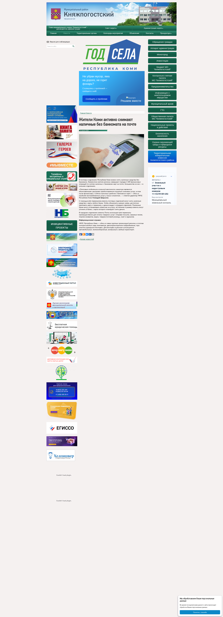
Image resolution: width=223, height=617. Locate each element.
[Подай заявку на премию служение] (61, 114)
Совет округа (110, 28)
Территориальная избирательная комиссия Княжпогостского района (162, 156)
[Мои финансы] (61, 338)
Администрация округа (153, 28)
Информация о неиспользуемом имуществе (162, 95)
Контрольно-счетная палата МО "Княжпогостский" (162, 78)
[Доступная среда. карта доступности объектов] (61, 274)
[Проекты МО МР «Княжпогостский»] (61, 262)
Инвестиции (162, 60)
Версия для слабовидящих (60, 42)
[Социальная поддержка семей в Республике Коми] (61, 411)
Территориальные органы (87, 33)
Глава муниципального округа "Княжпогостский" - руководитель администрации (68, 28)
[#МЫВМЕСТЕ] (61, 165)
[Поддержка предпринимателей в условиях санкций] (61, 391)
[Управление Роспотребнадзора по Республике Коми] (61, 294)
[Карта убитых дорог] (61, 360)
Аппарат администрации (162, 48)
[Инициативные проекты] (61, 225)
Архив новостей (87, 239)
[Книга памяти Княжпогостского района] (61, 132)
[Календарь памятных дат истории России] (61, 187)
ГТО (162, 110)
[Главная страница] (111, 14)
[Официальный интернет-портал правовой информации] (61, 315)
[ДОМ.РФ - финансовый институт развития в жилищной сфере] (61, 200)
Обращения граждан (162, 41)
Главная (53, 33)
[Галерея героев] (61, 150)
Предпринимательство (162, 86)
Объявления (134, 33)
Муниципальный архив (162, 103)
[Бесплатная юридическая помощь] (61, 325)
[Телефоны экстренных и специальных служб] (61, 176)
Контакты (149, 33)
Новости (66, 33)
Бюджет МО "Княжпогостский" (162, 68)
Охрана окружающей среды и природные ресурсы (162, 144)
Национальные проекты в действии (162, 126)
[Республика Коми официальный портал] (61, 237)
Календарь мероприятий (113, 33)
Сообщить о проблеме (96, 98)
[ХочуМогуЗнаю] (61, 350)
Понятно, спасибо (200, 612)
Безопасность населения (162, 134)
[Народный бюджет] (61, 213)
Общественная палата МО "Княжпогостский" (162, 117)
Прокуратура (165, 33)
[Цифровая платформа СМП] (61, 441)
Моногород (162, 54)
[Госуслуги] (61, 250)
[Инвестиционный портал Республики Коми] (61, 284)
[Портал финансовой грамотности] (61, 372)
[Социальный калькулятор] (61, 428)
